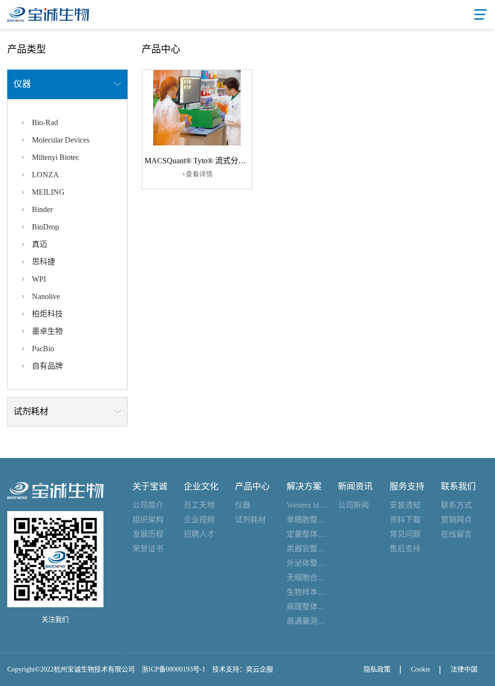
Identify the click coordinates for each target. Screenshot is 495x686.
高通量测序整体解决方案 (307, 621)
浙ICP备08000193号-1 (173, 669)
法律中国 (464, 669)
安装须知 (405, 505)
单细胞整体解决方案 (307, 519)
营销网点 (456, 519)
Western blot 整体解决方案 (307, 505)
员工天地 (199, 505)
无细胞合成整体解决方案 (307, 577)
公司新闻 (353, 505)
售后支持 (405, 548)
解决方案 (304, 486)
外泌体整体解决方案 (307, 563)
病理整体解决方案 (307, 606)
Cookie (420, 669)
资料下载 (405, 519)
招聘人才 (199, 534)
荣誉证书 (147, 548)
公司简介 (147, 505)
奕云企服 (259, 669)
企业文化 (201, 486)
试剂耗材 (250, 519)
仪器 (242, 505)
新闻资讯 (355, 486)
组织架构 (147, 519)
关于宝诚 (149, 486)
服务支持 (407, 486)
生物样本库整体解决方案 (307, 592)
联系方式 (456, 505)
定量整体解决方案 (307, 534)
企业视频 (199, 519)
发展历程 (147, 534)
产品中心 (252, 486)
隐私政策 (377, 669)
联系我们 (458, 486)
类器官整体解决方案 (307, 548)
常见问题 (405, 534)
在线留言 (456, 534)
